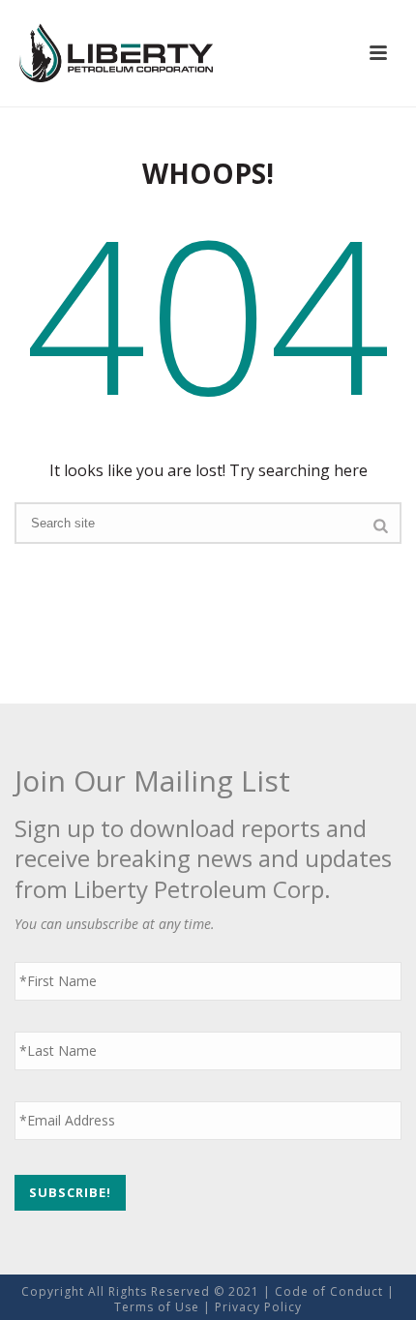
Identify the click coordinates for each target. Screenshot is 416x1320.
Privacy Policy (258, 1307)
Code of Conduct (329, 1291)
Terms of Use (156, 1307)
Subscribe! (70, 1192)
